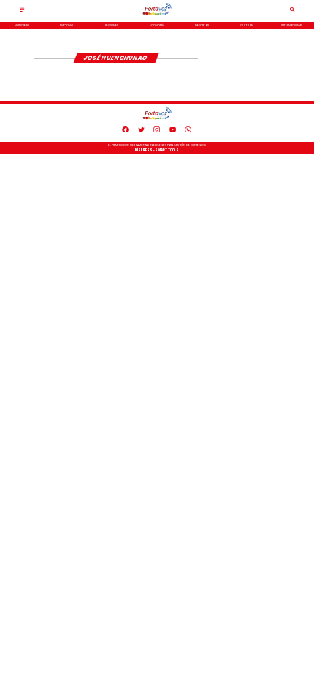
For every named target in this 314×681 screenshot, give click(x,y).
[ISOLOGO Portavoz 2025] (157, 14)
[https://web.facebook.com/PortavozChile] (125, 131)
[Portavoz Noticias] (22, 11)
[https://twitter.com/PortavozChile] (141, 131)
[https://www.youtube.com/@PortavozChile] (172, 131)
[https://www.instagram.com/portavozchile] (156, 131)
